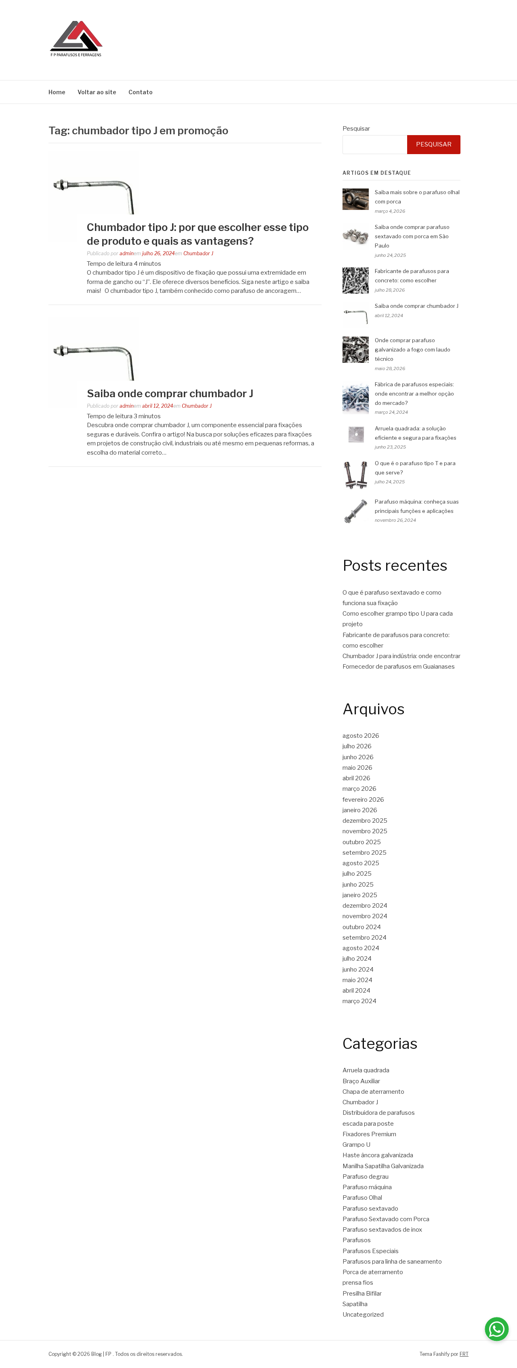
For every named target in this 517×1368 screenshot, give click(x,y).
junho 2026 (358, 757)
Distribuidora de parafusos (379, 1112)
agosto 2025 (361, 863)
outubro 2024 (362, 927)
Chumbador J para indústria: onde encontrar (401, 656)
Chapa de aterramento (373, 1091)
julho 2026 (357, 746)
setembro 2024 (365, 937)
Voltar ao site (97, 92)
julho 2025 (357, 873)
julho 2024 (357, 958)
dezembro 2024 (365, 905)
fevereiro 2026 (363, 799)
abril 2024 (356, 990)
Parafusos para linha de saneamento (392, 1261)
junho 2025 (358, 884)
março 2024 (359, 1001)
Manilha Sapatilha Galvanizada (383, 1166)
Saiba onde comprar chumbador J (170, 393)
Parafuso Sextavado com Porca (386, 1219)
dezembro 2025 (365, 820)
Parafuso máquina (367, 1187)
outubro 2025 (362, 842)
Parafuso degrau (366, 1176)
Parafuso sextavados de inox (382, 1229)
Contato (140, 92)
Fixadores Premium (369, 1134)
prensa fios (358, 1282)
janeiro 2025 (360, 895)
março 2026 (359, 788)
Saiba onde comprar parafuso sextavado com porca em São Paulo (412, 236)
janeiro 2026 (360, 810)
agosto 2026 (361, 735)
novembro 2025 (365, 831)
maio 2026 (357, 767)
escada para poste (368, 1123)
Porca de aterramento (373, 1272)
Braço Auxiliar (361, 1081)
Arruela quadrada (366, 1070)
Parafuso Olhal (362, 1197)
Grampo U (356, 1144)
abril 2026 (356, 778)
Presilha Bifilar (362, 1293)
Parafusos (357, 1240)
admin (127, 253)
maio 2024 (357, 980)
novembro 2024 (365, 916)
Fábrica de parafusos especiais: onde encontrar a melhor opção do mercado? (414, 393)
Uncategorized (363, 1314)
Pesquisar (356, 128)
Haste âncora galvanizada (378, 1155)
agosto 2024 (361, 948)
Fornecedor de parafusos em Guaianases (399, 666)
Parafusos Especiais (371, 1251)
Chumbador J (198, 253)
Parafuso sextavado (370, 1208)
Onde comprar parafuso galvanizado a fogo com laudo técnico (412, 349)
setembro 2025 (365, 852)
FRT (464, 1354)
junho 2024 (358, 969)
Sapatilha (355, 1304)
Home (56, 92)
